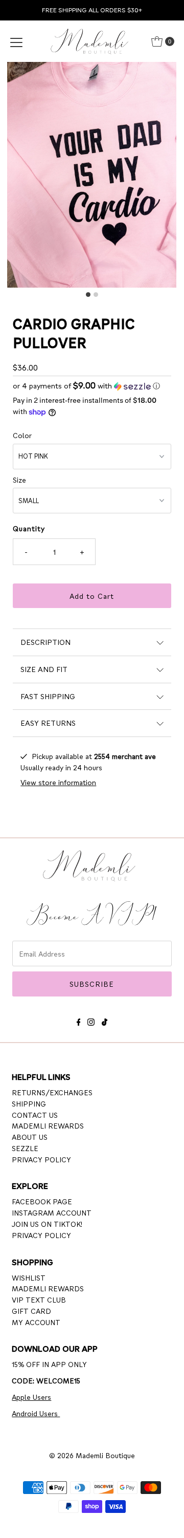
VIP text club (39, 1299)
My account (36, 1322)
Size (19, 479)
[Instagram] (91, 1020)
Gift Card (31, 1310)
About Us (30, 1136)
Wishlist (28, 1277)
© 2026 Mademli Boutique (92, 1455)
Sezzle (25, 1148)
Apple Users (31, 1396)
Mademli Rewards (48, 1125)
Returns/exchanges (52, 1092)
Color (22, 435)
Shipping (29, 1103)
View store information (58, 782)
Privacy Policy (41, 1159)
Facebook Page (42, 1201)
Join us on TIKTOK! (47, 1223)
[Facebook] (79, 1020)
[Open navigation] (16, 41)
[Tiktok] (104, 1020)
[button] (92, 385)
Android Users (36, 1413)
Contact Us (35, 1114)
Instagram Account (51, 1212)
